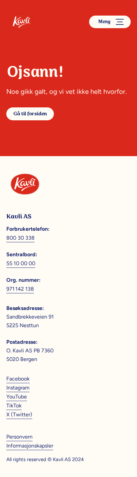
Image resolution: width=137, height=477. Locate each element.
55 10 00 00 (20, 263)
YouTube (16, 396)
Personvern (19, 437)
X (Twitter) (19, 414)
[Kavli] (21, 22)
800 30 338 (20, 238)
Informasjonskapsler (29, 446)
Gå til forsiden (30, 114)
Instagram (18, 388)
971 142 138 (20, 289)
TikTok (14, 405)
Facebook (18, 379)
